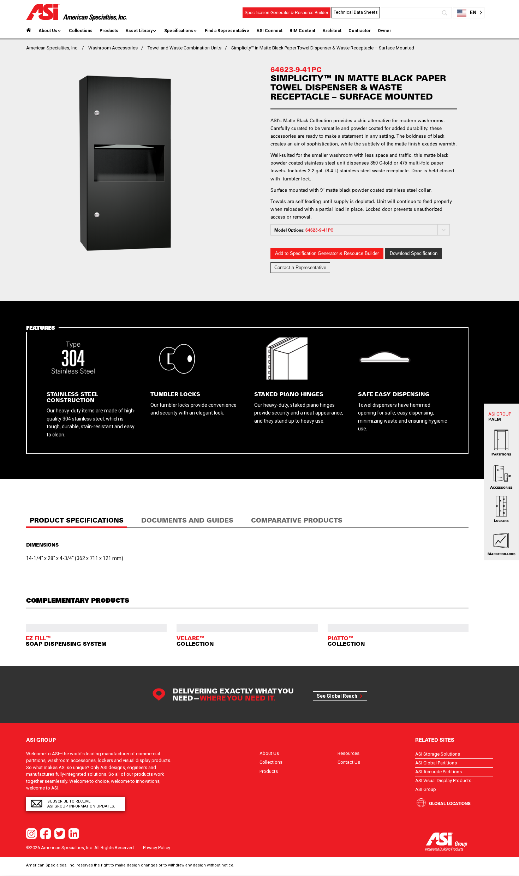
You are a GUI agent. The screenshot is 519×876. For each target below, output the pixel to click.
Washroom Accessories (113, 47)
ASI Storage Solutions (437, 754)
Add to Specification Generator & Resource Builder (327, 253)
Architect (331, 30)
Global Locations (450, 803)
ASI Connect (269, 30)
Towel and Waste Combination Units (184, 47)
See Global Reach (337, 696)
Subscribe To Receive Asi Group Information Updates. (81, 804)
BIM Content (302, 30)
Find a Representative (227, 30)
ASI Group (425, 789)
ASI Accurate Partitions (438, 771)
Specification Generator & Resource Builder (286, 12)
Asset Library (139, 30)
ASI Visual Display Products (443, 780)
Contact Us (349, 762)
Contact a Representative (300, 267)
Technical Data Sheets (356, 12)
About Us (47, 30)
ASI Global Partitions (436, 762)
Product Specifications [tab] (77, 520)
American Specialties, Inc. (52, 47)
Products (109, 30)
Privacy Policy (156, 847)
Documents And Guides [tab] (187, 520)
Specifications (178, 30)
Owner (384, 30)
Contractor (359, 30)
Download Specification (413, 253)
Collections (81, 30)
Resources (348, 753)
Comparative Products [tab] (296, 520)
